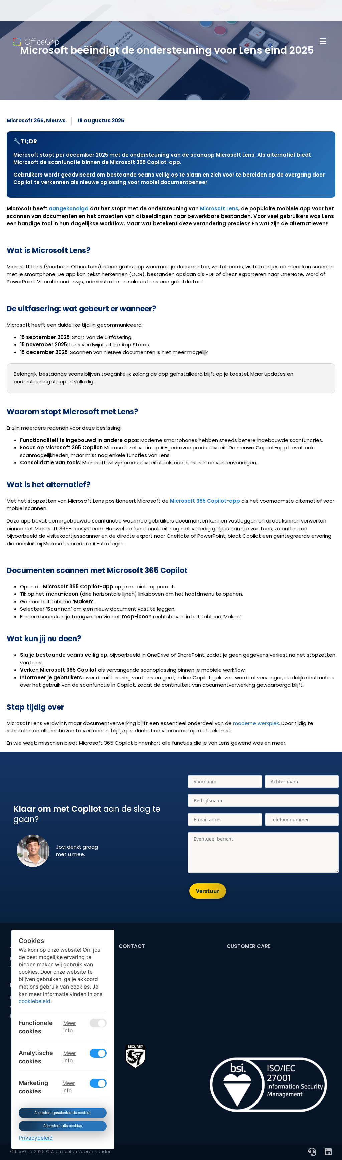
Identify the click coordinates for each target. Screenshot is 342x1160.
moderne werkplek (256, 723)
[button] (323, 41)
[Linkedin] (328, 1152)
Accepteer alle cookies (62, 1125)
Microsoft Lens (219, 208)
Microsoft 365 (25, 120)
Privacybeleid (36, 1137)
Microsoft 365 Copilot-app (205, 500)
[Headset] (312, 1152)
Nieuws (56, 120)
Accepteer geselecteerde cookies (62, 1112)
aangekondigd (69, 208)
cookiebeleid (34, 1001)
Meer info (69, 1026)
